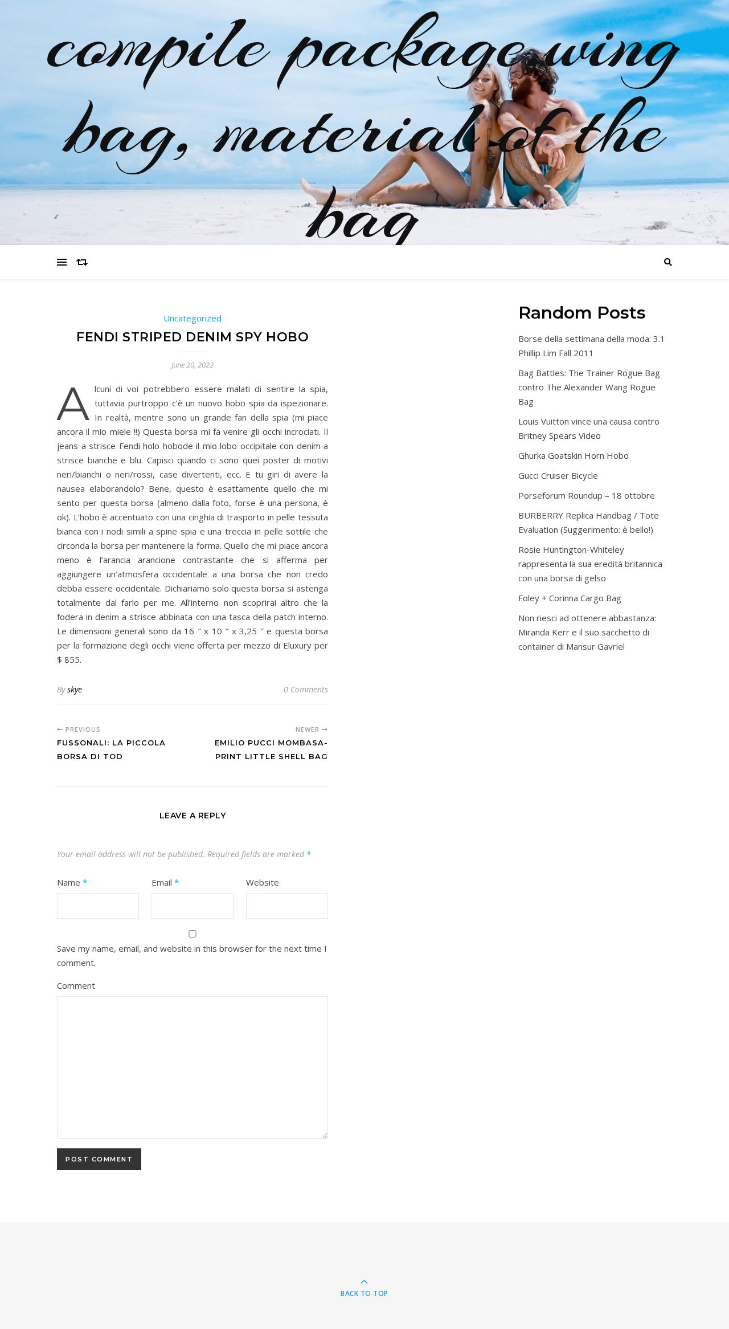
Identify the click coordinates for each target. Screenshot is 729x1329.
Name (72, 882)
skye (74, 689)
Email (165, 882)
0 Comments (306, 689)
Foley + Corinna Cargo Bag (569, 598)
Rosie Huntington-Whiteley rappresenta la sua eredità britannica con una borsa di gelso (590, 564)
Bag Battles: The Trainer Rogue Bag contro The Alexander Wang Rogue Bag (589, 387)
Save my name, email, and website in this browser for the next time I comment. (192, 955)
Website (262, 882)
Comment (76, 985)
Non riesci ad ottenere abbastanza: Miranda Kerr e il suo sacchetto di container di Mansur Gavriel (587, 632)
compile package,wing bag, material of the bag (364, 128)
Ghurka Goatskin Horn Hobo (573, 455)
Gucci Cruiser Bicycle (558, 475)
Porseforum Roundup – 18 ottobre (586, 495)
